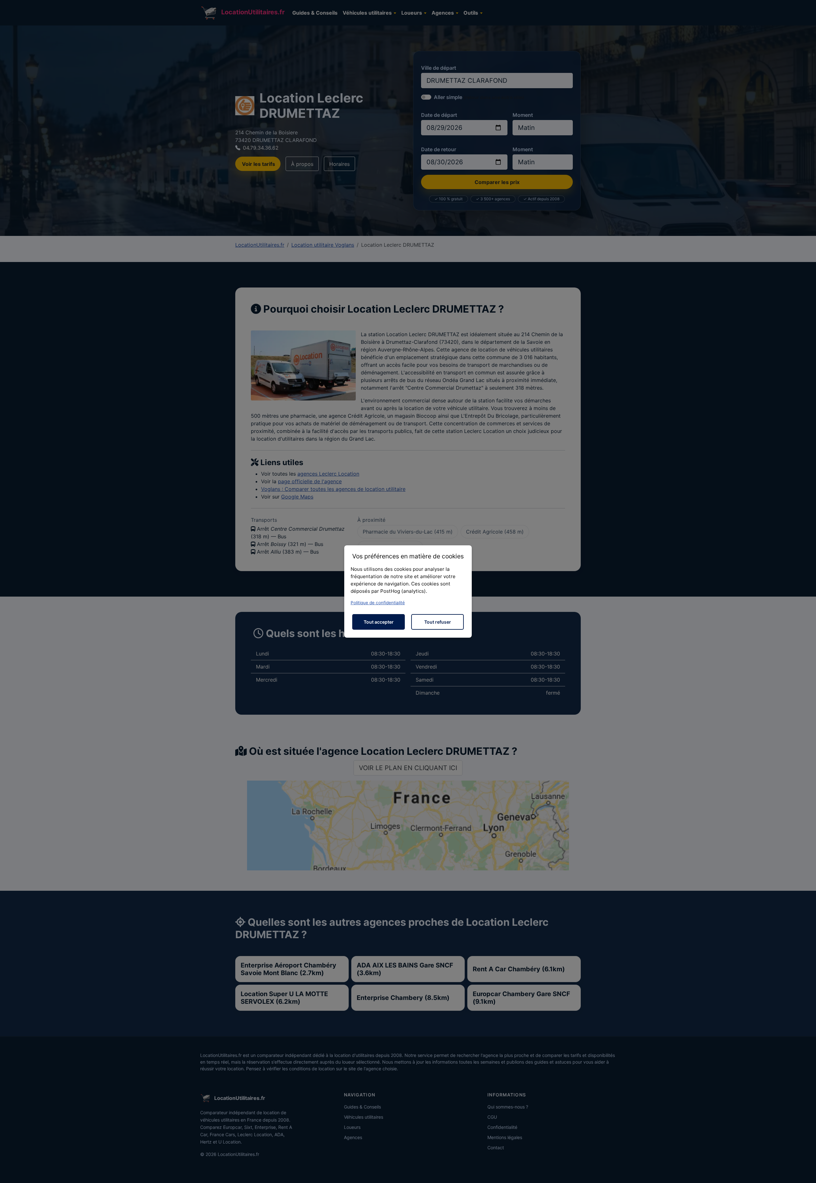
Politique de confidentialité (378, 602)
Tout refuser (437, 622)
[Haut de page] (805, 1171)
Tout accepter (379, 622)
